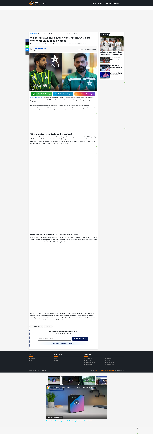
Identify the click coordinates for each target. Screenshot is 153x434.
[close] (137, 428)
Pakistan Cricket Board (35, 98)
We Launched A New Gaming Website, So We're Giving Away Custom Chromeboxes (76, 387)
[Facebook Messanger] (27, 50)
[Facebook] (27, 40)
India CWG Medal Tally (35, 8)
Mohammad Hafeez (36, 326)
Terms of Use (110, 364)
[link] (48, 387)
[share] (103, 386)
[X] (27, 43)
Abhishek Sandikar (40, 48)
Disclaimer (109, 358)
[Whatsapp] (27, 46)
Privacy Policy (110, 362)
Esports (116, 3)
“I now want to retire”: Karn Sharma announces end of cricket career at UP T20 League (117, 58)
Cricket (100, 3)
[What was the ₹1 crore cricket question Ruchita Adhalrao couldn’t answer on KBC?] (105, 75)
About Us (88, 360)
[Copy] (27, 53)
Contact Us (89, 358)
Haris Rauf (48, 326)
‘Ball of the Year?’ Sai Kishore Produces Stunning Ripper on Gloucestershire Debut (111, 53)
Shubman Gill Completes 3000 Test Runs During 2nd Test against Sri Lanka (116, 66)
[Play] (87, 380)
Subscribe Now (80, 338)
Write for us (89, 364)
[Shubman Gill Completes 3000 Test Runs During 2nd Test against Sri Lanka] (105, 68)
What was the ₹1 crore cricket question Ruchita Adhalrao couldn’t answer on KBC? (116, 74)
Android (33, 358)
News (94, 3)
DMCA (108, 360)
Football (108, 3)
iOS (31, 360)
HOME (31, 33)
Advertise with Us (90, 362)
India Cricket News (51, 8)
